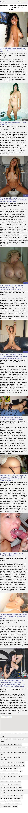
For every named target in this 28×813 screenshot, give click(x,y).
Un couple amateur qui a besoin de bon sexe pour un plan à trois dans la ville (13, 50)
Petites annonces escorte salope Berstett (11, 744)
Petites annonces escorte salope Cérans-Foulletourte (11, 758)
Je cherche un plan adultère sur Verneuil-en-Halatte (11, 554)
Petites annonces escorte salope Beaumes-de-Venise (12, 740)
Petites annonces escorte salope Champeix (11, 771)
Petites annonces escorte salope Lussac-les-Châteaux (11, 791)
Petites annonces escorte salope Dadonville (11, 795)
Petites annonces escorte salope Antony (10, 781)
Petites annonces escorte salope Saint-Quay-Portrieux (12, 778)
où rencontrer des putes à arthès (8, 806)
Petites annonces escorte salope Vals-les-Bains (12, 762)
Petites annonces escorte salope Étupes (10, 801)
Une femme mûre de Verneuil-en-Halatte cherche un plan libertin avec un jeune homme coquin (13, 199)
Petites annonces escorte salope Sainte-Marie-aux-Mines (13, 753)
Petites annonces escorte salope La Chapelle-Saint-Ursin (13, 748)
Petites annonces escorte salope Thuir (10, 768)
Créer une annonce (22, 2)
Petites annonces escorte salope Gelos (10, 784)
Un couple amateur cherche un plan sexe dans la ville (13, 123)
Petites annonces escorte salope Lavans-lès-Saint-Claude (13, 735)
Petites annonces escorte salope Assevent (11, 798)
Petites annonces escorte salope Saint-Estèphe (12, 765)
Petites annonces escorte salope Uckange (11, 787)
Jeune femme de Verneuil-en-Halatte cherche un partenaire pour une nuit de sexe (13, 616)
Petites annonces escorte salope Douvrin (10, 803)
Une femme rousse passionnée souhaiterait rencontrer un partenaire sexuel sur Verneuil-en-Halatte (13, 356)
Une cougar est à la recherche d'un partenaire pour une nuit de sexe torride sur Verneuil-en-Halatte (12, 287)
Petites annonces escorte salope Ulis (9, 773)
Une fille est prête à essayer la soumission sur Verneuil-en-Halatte (12, 418)
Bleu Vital (3, 2)
